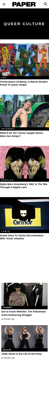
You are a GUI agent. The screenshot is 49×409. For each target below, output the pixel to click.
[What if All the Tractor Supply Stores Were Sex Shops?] (24, 111)
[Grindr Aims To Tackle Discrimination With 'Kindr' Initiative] (24, 213)
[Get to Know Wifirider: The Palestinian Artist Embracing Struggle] (24, 294)
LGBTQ (5, 231)
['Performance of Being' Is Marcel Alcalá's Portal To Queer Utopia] (24, 59)
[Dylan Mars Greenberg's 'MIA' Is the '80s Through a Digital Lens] (24, 162)
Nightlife (7, 350)
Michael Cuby (9, 319)
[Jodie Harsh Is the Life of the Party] (24, 336)
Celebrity (7, 307)
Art (4, 78)
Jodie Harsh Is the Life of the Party (21, 353)
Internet (8, 129)
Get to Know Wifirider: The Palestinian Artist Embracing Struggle (23, 313)
